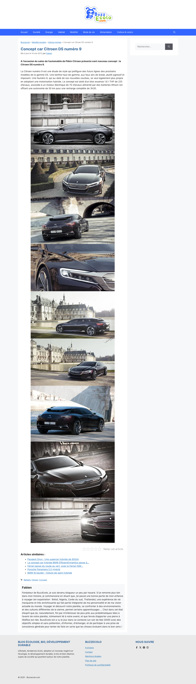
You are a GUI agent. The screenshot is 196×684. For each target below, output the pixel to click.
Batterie (27, 580)
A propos (89, 647)
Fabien (49, 53)
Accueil (24, 32)
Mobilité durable (39, 42)
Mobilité (74, 32)
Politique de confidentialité (98, 665)
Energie (49, 32)
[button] (174, 32)
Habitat (61, 32)
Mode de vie (89, 32)
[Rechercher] (169, 47)
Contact (89, 652)
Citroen (35, 580)
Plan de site (90, 660)
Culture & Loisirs (125, 32)
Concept (43, 580)
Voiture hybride (54, 42)
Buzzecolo (25, 42)
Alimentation (106, 32)
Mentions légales (93, 656)
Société (36, 32)
